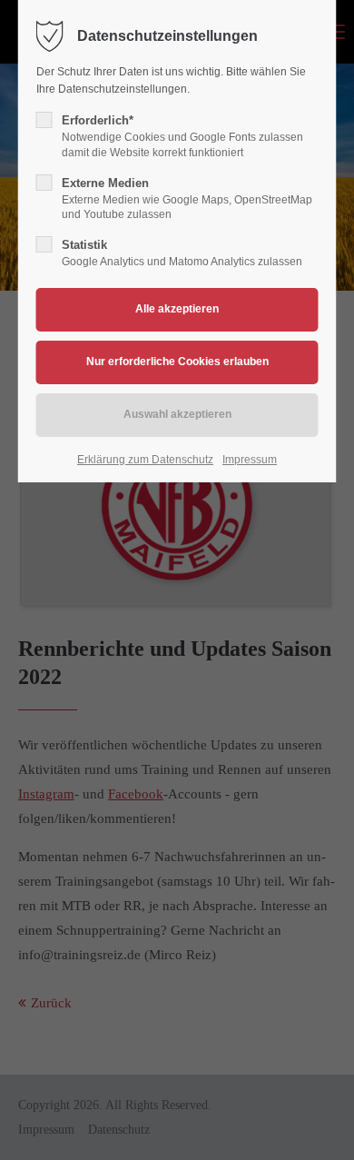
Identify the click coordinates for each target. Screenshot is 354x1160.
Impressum (249, 459)
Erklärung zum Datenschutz (145, 459)
